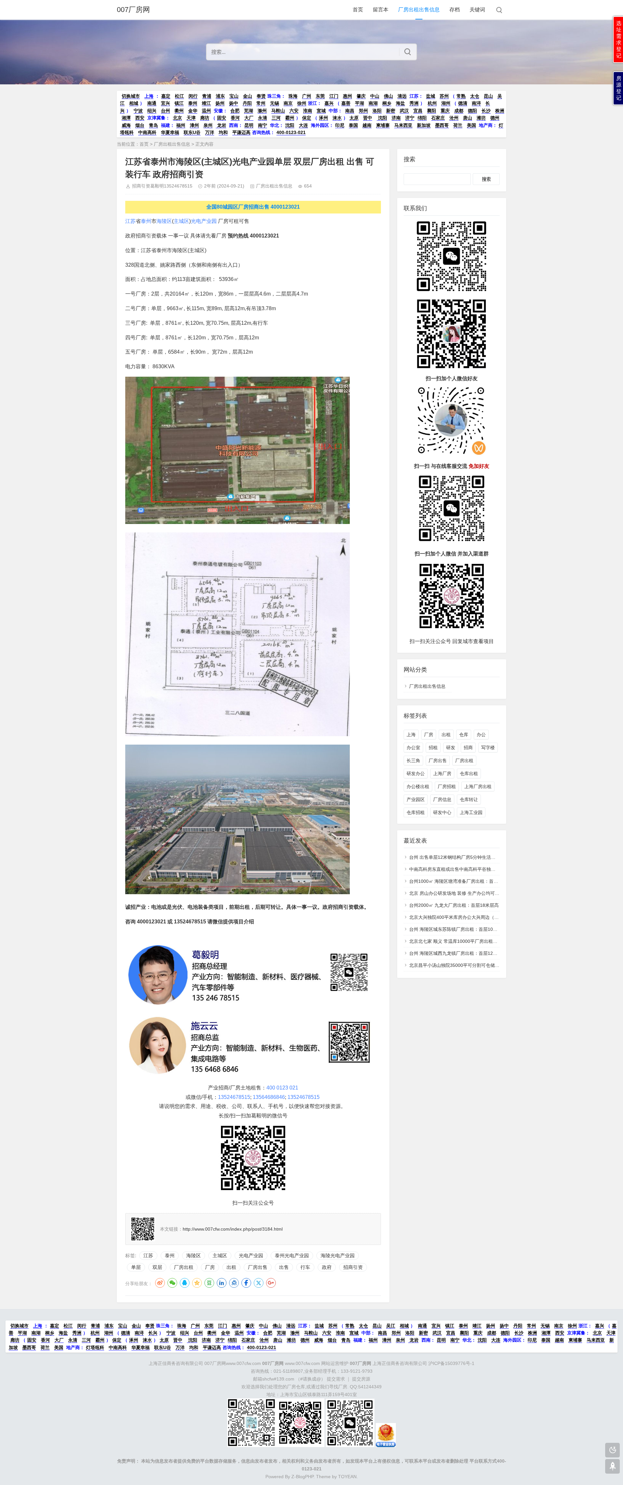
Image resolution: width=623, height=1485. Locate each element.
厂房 (210, 1267)
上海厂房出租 (478, 786)
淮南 (307, 110)
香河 (235, 117)
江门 (333, 96)
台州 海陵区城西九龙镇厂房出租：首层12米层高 (458, 953)
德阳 (472, 110)
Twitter (258, 1283)
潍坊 (481, 117)
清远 (402, 96)
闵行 (193, 96)
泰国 (353, 125)
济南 (396, 117)
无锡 (274, 103)
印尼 (339, 125)
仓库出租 (469, 773)
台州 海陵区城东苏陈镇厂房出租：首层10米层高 (458, 929)
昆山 (488, 96)
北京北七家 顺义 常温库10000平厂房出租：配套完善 (462, 941)
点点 (234, 1283)
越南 (367, 125)
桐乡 (386, 103)
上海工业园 (471, 812)
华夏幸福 (170, 132)
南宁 (262, 125)
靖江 (206, 103)
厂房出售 (257, 1267)
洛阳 (377, 110)
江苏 (130, 221)
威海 (126, 125)
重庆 (445, 110)
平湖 (359, 103)
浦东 (220, 96)
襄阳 (431, 110)
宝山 (233, 96)
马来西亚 (403, 125)
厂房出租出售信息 (419, 9)
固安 (221, 117)
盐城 (430, 96)
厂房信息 (442, 799)
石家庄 (438, 117)
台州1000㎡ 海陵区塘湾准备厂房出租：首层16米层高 (463, 881)
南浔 (476, 103)
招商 (468, 747)
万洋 (209, 132)
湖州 (445, 103)
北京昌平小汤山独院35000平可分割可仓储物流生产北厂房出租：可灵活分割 (486, 965)
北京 (177, 117)
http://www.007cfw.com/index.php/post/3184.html (233, 1229)
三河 (276, 117)
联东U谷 (192, 132)
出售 (284, 1267)
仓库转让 (469, 799)
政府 (327, 1267)
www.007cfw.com (291, 1363)
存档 (454, 9)
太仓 (474, 96)
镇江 (179, 103)
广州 (306, 96)
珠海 (293, 96)
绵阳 (422, 117)
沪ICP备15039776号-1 (451, 1363)
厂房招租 (447, 786)
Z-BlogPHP (302, 1476)
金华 (192, 110)
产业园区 (416, 799)
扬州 (220, 103)
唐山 (467, 117)
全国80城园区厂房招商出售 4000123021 (253, 207)
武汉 (404, 110)
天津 (191, 117)
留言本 (380, 9)
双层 (157, 1267)
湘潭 (126, 117)
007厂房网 (133, 10)
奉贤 (261, 96)
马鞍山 (278, 110)
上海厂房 (442, 773)
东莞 (320, 96)
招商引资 (353, 1267)
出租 (231, 1267)
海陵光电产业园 (338, 1255)
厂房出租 (183, 1267)
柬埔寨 (383, 125)
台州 (165, 110)
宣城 (321, 110)
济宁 (409, 117)
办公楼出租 (418, 786)
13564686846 (269, 1097)
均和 (223, 132)
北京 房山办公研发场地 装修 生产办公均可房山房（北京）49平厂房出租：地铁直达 (493, 893)
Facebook (246, 1283)
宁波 (138, 110)
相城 (133, 103)
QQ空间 (197, 1283)
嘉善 (345, 103)
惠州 (347, 96)
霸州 (289, 117)
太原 (354, 117)
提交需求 (336, 1379)
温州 (206, 110)
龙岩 (221, 125)
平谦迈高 (241, 132)
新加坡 (424, 125)
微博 (160, 1283)
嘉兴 (329, 103)
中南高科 (147, 132)
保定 (306, 117)
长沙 (486, 110)
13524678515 (234, 1097)
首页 (358, 9)
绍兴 (151, 110)
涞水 (337, 117)
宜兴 (165, 103)
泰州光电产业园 (292, 1255)
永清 (262, 117)
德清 (462, 103)
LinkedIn (221, 1283)
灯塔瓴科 (95, 1347)
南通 (151, 103)
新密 (390, 110)
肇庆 (361, 96)
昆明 (248, 125)
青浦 (206, 96)
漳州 (194, 125)
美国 (471, 125)
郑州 (363, 110)
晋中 (367, 117)
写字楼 (488, 747)
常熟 (461, 96)
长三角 (413, 760)
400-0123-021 (291, 132)
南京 (288, 103)
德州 (494, 117)
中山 (374, 96)
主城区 (181, 221)
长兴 (152, 1332)
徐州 (301, 103)
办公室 (413, 747)
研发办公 (416, 773)
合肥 (234, 110)
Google (271, 1283)
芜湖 (248, 110)
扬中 (233, 103)
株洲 (499, 110)
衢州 (179, 110)
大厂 (248, 117)
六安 (294, 110)
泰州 (192, 103)
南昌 (349, 110)
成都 (458, 110)
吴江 (390, 1325)
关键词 (477, 9)
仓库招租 (416, 812)
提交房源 (361, 1379)
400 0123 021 (282, 1087)
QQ (184, 1283)
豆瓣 (209, 1283)
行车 (305, 1267)
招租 (433, 747)
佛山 (388, 96)
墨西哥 (442, 125)
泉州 (208, 125)
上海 (148, 96)
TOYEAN (347, 1476)
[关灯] (612, 1450)
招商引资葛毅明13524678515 (162, 186)
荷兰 (457, 125)
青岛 (153, 125)
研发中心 (442, 812)
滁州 (262, 110)
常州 (260, 103)
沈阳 (382, 117)
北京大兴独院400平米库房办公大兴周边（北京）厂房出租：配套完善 (479, 917)
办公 (481, 734)
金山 (247, 96)
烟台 (139, 125)
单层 (136, 1267)
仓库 (463, 734)
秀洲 (414, 103)
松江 (179, 96)
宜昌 (417, 110)
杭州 (432, 103)
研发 (450, 747)
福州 (180, 125)
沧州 (453, 117)
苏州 (444, 96)
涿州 (323, 117)
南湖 (373, 103)
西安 (139, 117)
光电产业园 (204, 221)
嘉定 (165, 96)
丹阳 (247, 103)
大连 (303, 125)
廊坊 (204, 117)
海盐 (400, 103)
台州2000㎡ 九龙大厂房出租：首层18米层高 (454, 905)
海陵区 (164, 221)
